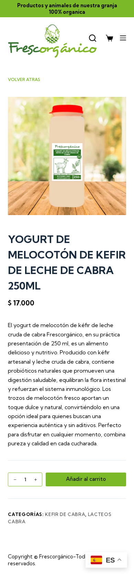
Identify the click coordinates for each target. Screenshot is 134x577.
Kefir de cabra (65, 514)
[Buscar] (92, 38)
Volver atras (24, 79)
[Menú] (123, 38)
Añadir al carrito (86, 479)
